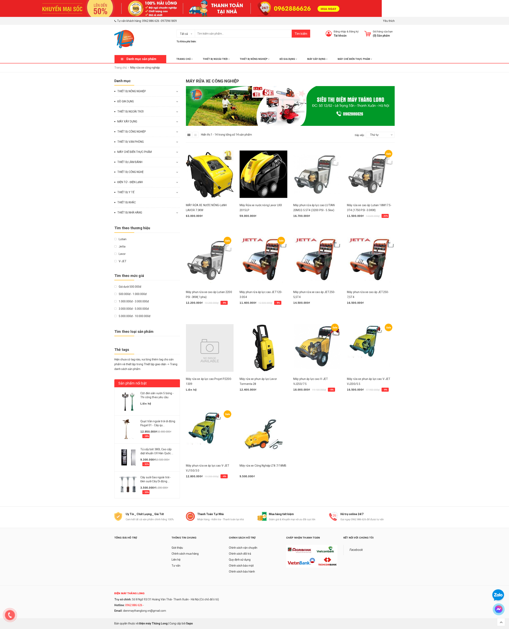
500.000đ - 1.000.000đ (132, 294)
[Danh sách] (195, 135)
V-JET (122, 261)
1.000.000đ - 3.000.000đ (133, 301)
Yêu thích (389, 20)
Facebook (356, 550)
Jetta (121, 246)
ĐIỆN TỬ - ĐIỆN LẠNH (130, 182)
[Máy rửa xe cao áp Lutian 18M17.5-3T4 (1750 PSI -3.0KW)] (371, 174)
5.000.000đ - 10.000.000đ (134, 316)
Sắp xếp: (360, 135)
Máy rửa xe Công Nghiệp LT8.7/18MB (263, 465)
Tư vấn (176, 565)
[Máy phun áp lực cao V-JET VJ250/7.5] (317, 348)
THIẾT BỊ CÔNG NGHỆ (130, 172)
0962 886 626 (150, 20)
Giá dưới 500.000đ (129, 286)
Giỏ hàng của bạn (383, 31)
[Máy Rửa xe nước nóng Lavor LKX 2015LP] (263, 174)
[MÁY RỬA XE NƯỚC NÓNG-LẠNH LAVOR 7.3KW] (210, 174)
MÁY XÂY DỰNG (316, 59)
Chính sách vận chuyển (243, 547)
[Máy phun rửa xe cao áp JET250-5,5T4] (317, 261)
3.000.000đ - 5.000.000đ (133, 308)
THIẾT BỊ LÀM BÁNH (129, 162)
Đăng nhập (340, 31)
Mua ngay (194, 226)
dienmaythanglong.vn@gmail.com (144, 610)
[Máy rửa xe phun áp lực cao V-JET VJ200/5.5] (371, 348)
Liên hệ (176, 559)
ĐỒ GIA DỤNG (288, 59)
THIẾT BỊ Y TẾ (125, 192)
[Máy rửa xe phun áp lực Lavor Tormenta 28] (263, 348)
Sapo (189, 623)
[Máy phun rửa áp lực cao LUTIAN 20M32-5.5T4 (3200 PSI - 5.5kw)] (317, 174)
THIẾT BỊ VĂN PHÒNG (130, 141)
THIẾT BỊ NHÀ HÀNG (129, 212)
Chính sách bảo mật (241, 565)
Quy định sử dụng (240, 559)
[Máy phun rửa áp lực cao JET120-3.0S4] (263, 261)
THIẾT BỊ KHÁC (126, 202)
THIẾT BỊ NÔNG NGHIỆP (254, 59)
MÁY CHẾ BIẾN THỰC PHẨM (354, 59)
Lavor (122, 253)
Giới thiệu (177, 547)
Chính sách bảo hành (242, 571)
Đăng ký (353, 31)
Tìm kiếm (301, 34)
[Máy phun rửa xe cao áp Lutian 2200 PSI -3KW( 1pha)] (210, 261)
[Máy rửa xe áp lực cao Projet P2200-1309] (210, 348)
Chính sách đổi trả (240, 553)
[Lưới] (189, 135)
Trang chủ (183, 59)
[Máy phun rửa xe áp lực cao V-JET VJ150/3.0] (210, 434)
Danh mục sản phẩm (141, 59)
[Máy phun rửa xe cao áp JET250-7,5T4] (371, 261)
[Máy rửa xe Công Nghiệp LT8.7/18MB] (263, 434)
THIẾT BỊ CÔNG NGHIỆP (131, 131)
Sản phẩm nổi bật (132, 383)
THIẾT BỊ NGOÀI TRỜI (215, 59)
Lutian (122, 239)
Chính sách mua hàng (185, 553)
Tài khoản (340, 35)
